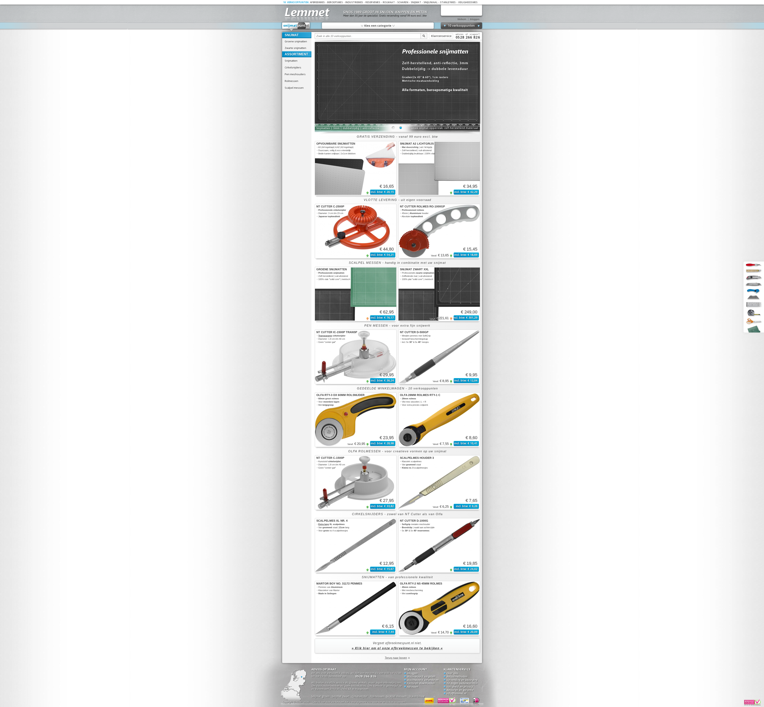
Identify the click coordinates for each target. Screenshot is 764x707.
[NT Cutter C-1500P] (355, 482)
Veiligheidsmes (467, 2)
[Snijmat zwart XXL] (439, 294)
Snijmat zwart (341, 696)
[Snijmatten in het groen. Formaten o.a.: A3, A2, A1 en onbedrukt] (397, 122)
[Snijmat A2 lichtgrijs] (439, 168)
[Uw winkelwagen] (461, 10)
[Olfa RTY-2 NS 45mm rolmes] (439, 608)
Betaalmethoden (457, 676)
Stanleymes (448, 2)
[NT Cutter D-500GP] (439, 357)
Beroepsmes (335, 2)
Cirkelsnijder (359, 696)
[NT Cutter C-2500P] (355, 231)
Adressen (412, 687)
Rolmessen (291, 81)
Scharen (402, 2)
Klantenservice (441, 36)
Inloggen (474, 19)
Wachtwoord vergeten (421, 676)
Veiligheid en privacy (460, 687)
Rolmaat (389, 2)
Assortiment (296, 54)
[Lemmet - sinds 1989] (306, 11)
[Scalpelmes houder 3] (439, 482)
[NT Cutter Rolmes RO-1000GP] (439, 231)
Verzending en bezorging (462, 680)
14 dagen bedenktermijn (462, 683)
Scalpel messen (294, 87)
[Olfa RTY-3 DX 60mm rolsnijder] (355, 420)
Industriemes (354, 2)
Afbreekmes (317, 2)
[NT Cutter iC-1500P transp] (355, 357)
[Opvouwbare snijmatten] (355, 168)
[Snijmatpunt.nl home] (296, 26)
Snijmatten (291, 60)
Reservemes (372, 2)
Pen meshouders (295, 74)
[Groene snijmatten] (355, 294)
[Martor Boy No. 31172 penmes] (355, 608)
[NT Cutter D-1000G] (439, 545)
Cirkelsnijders (293, 67)
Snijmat (416, 2)
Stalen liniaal (417, 696)
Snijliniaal (431, 2)
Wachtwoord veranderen (423, 680)
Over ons (452, 673)
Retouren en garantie (460, 690)
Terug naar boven (396, 657)
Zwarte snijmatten (295, 48)
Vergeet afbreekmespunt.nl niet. (397, 645)
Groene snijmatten (296, 41)
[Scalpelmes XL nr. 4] (355, 545)
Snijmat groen (320, 696)
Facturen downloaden (421, 683)
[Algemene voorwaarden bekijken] (365, 702)
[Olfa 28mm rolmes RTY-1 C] (439, 420)
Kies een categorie (377, 25)
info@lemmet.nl (457, 693)
